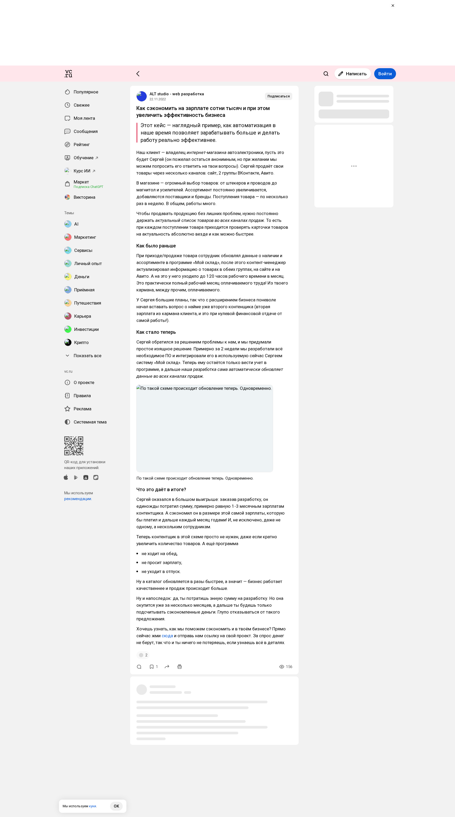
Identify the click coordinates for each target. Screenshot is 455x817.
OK (116, 806)
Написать (356, 73)
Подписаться (279, 96)
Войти (385, 73)
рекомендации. (78, 498)
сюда (168, 635)
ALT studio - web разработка (177, 94)
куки (92, 806)
